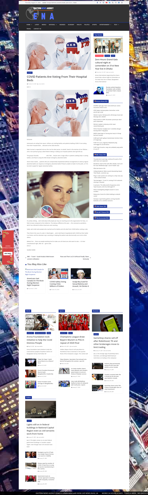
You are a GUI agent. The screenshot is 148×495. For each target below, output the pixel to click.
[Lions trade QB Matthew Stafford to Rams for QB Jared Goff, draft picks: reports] (64, 384)
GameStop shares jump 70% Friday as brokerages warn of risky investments (112, 387)
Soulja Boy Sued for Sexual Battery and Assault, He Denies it (80, 284)
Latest (37, 24)
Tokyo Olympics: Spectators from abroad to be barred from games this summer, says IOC (73, 360)
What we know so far (99, 168)
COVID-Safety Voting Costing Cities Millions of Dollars (58, 284)
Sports (94, 24)
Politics (87, 24)
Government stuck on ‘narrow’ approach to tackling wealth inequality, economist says (46, 478)
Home (28, 24)
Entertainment (104, 24)
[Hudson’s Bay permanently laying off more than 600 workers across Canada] (97, 367)
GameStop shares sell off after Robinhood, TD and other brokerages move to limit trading (106, 342)
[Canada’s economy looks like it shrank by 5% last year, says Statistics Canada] (97, 378)
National (52, 24)
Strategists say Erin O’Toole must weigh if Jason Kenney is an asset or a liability (46, 454)
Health (79, 24)
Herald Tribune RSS (102, 212)
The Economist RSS (102, 218)
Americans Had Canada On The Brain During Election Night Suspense (35, 281)
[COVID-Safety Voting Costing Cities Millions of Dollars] (58, 269)
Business (62, 24)
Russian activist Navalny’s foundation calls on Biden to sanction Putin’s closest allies (113, 89)
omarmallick (41, 84)
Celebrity (30, 72)
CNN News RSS (101, 206)
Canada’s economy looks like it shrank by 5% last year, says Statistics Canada (112, 376)
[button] (31, 24)
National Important (40, 333)
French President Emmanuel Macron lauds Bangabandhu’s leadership (46, 372)
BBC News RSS (101, 155)
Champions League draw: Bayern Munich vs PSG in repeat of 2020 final (72, 339)
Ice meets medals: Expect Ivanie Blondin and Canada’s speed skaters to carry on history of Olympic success (79, 371)
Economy (71, 24)
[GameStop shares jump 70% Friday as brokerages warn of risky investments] (97, 389)
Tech (115, 24)
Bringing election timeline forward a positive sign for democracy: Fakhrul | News (62, 3)
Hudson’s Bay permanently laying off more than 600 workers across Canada (112, 365)
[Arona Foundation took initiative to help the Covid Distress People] (40, 322)
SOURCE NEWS (31, 250)
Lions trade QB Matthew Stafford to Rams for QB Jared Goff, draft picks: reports (79, 383)
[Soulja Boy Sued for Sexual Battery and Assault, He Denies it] (81, 269)
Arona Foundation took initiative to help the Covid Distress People (39, 339)
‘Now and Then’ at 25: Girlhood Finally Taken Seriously (74, 258)
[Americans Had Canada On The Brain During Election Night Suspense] (35, 269)
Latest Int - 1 (30, 333)
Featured (107, 55)
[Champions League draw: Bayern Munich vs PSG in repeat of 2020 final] (74, 322)
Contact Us (37, 29)
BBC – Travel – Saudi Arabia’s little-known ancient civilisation (40, 258)
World (44, 24)
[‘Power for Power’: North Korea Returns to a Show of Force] (30, 362)
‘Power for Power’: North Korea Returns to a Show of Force (45, 361)
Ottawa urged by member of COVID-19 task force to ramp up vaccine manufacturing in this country (46, 466)
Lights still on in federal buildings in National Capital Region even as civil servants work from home (40, 429)
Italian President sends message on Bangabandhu (45, 382)
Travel (29, 29)
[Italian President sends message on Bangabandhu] (30, 383)
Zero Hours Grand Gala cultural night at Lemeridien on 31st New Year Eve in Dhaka (107, 64)
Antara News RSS (101, 101)
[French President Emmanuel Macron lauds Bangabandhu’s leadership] (30, 373)
